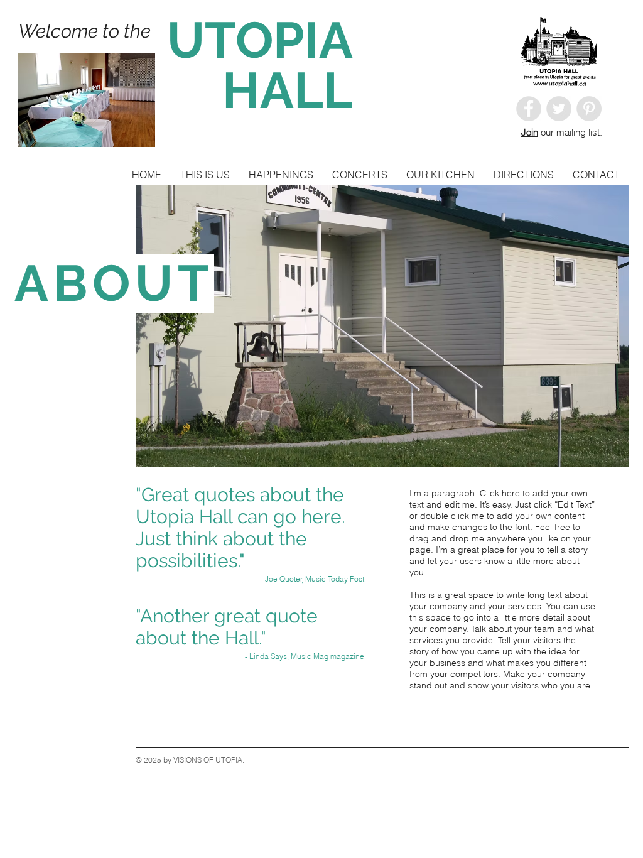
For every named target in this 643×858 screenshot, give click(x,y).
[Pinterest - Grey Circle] (589, 108)
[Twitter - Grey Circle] (558, 108)
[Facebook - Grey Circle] (528, 108)
